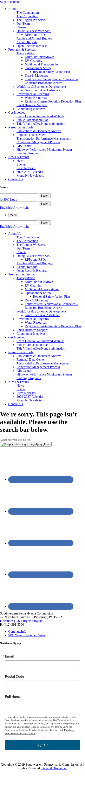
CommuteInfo (17, 631)
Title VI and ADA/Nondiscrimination (41, 123)
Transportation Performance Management (43, 138)
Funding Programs (29, 153)
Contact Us (15, 179)
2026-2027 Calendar (30, 172)
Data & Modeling (36, 75)
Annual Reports (27, 42)
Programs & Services (22, 49)
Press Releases (26, 168)
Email (9, 656)
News (20, 160)
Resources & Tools (20, 127)
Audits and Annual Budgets (35, 38)
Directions (6, 621)
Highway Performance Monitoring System (44, 149)
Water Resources (36, 97)
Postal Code (14, 676)
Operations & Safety (38, 68)
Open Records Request (32, 46)
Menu (13, 215)
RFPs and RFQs (35, 34)
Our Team (23, 23)
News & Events (18, 157)
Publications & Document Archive (39, 131)
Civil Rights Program (29, 621)
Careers (21, 27)
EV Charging (33, 60)
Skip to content (10, 1)
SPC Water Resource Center (26, 635)
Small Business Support (32, 105)
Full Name (13, 696)
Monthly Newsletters (30, 175)
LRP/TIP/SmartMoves (39, 57)
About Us (14, 8)
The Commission (28, 12)
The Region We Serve (31, 20)
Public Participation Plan (32, 120)
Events (21, 164)
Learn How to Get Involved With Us (40, 116)
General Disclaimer (54, 768)
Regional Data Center (31, 134)
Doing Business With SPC (34, 31)
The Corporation (27, 16)
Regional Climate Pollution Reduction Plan (53, 101)
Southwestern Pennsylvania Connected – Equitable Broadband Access (51, 81)
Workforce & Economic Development (41, 86)
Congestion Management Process (38, 142)
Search (45, 195)
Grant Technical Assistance (42, 90)
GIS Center (24, 146)
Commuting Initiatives (31, 109)
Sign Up (42, 745)
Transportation (26, 53)
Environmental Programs (33, 94)
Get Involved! (17, 112)
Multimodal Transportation (42, 64)
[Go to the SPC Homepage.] (8, 199)
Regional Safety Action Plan (51, 71)
